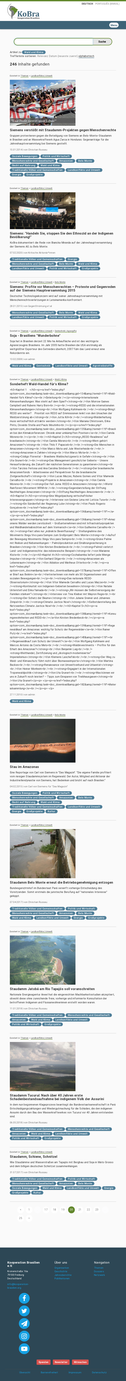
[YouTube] (24, 1348)
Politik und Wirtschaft (56, 156)
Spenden (44, 1362)
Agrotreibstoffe (102, 365)
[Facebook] (24, 1298)
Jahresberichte (63, 1275)
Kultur (51, 811)
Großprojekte (34, 174)
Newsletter (61, 1362)
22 (88, 1209)
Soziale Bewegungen (24, 156)
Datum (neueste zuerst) (63, 56)
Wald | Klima (61, 379)
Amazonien (66, 160)
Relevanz (42, 56)
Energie (16, 174)
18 (54, 1209)
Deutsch (87, 3)
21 (80, 1209)
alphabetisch (86, 56)
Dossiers (99, 1271)
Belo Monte (85, 160)
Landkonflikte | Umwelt (41, 76)
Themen (24, 76)
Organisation (61, 1268)
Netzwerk (99, 1275)
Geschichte (60, 1271)
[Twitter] (24, 1310)
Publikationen (62, 1278)
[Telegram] (24, 1323)
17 (46, 1209)
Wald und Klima (50, 165)
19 (62, 1209)
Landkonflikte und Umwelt (84, 170)
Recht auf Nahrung (23, 165)
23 (96, 1209)
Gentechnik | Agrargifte (65, 331)
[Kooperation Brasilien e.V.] (23, 11)
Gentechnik (43, 365)
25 (20, 1218)
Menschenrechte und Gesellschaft (33, 160)
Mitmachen (80, 1362)
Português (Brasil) (107, 3)
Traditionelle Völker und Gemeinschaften (37, 170)
